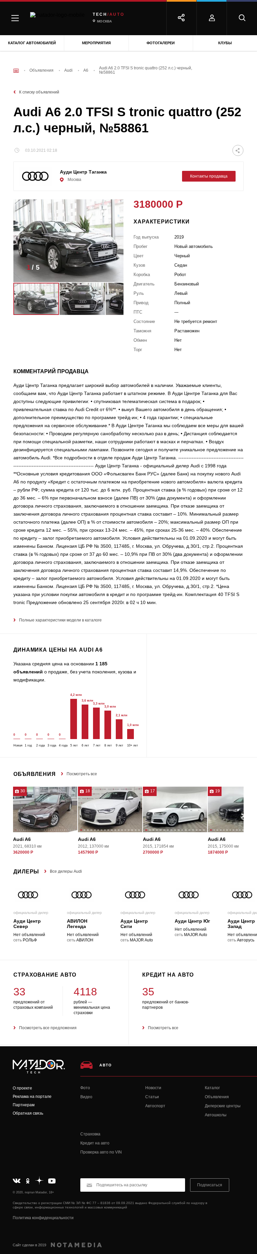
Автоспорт (155, 1106)
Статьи (152, 1097)
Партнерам (23, 1105)
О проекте (22, 1088)
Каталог (212, 1088)
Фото (85, 1088)
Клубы (225, 43)
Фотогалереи (161, 43)
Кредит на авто (94, 1143)
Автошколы (216, 1115)
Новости (153, 1088)
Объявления (217, 1097)
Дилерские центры (223, 1106)
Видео (86, 1097)
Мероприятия (96, 43)
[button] (108, 269)
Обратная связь (28, 1113)
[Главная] (16, 70)
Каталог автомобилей (32, 43)
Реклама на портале (32, 1096)
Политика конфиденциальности (43, 1217)
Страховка (90, 1134)
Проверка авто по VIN (101, 1152)
